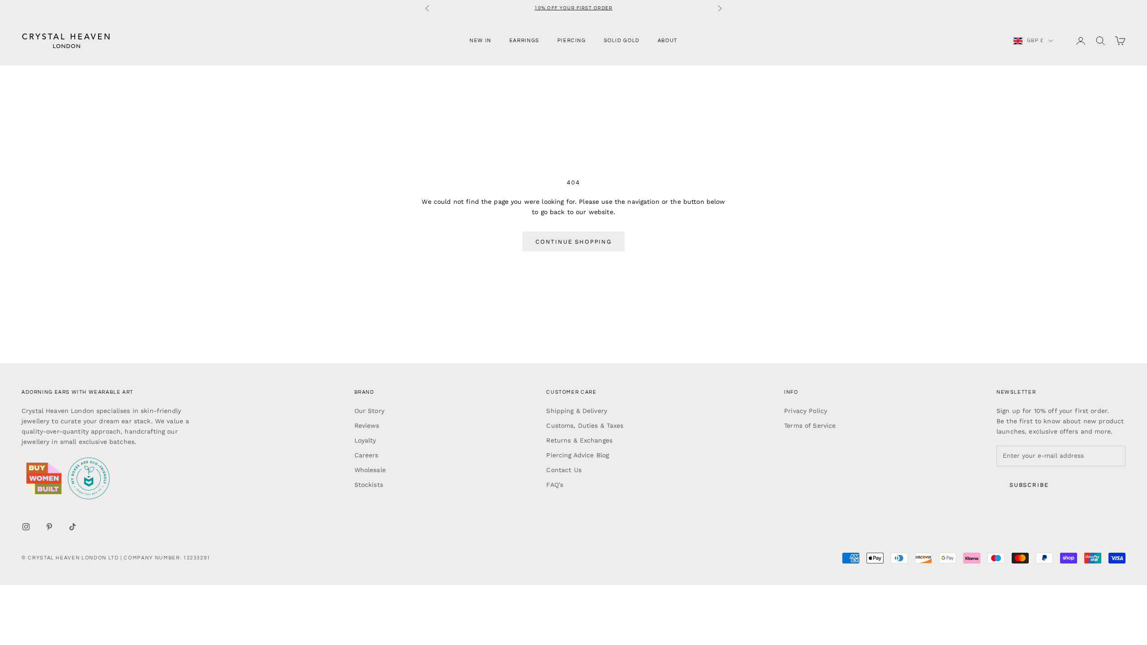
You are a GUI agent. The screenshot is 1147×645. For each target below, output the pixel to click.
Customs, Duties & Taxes (584, 425)
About (667, 40)
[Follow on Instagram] (26, 526)
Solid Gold (622, 40)
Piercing (571, 40)
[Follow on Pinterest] (49, 526)
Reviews (366, 425)
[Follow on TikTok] (72, 526)
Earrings (524, 40)
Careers (366, 455)
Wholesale (370, 469)
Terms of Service (810, 425)
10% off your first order (573, 8)
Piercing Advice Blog (577, 455)
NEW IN (481, 40)
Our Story (369, 410)
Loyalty (365, 440)
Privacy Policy (805, 410)
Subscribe (1028, 485)
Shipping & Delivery (576, 410)
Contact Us (563, 469)
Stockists (368, 484)
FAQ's (554, 484)
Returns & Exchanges (579, 440)
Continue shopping (573, 241)
